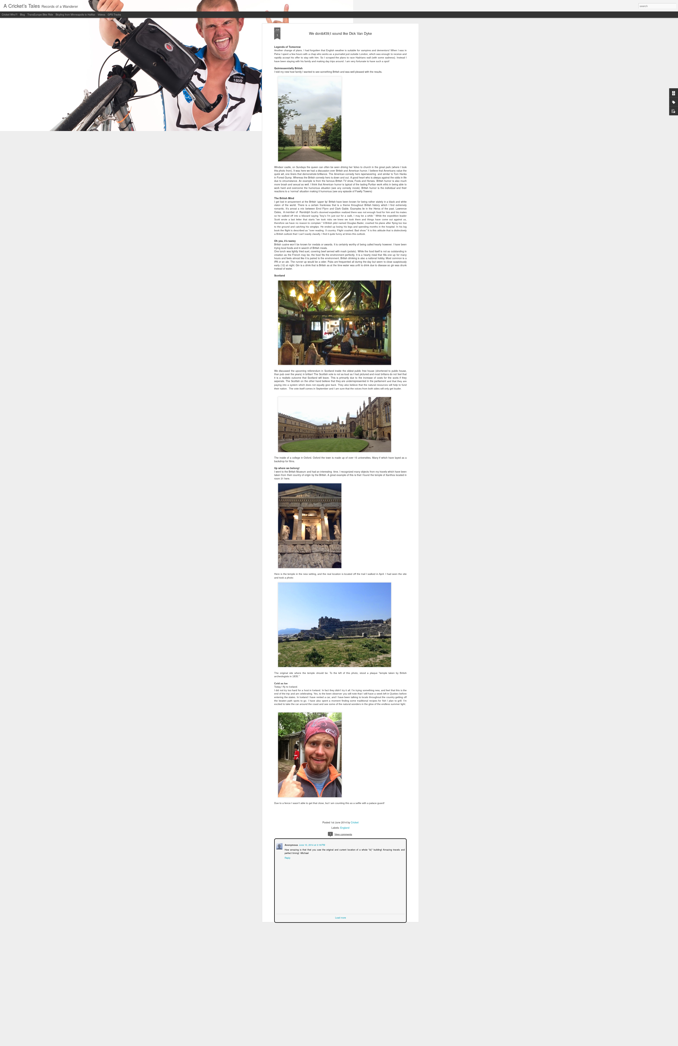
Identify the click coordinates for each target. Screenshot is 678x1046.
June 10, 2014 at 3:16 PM (312, 844)
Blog (23, 14)
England (344, 827)
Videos (101, 14)
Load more (340, 917)
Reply (287, 857)
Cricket (355, 822)
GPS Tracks (114, 14)
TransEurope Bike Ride (40, 14)
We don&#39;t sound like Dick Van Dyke (340, 33)
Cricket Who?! (9, 14)
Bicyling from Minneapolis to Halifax (76, 14)
